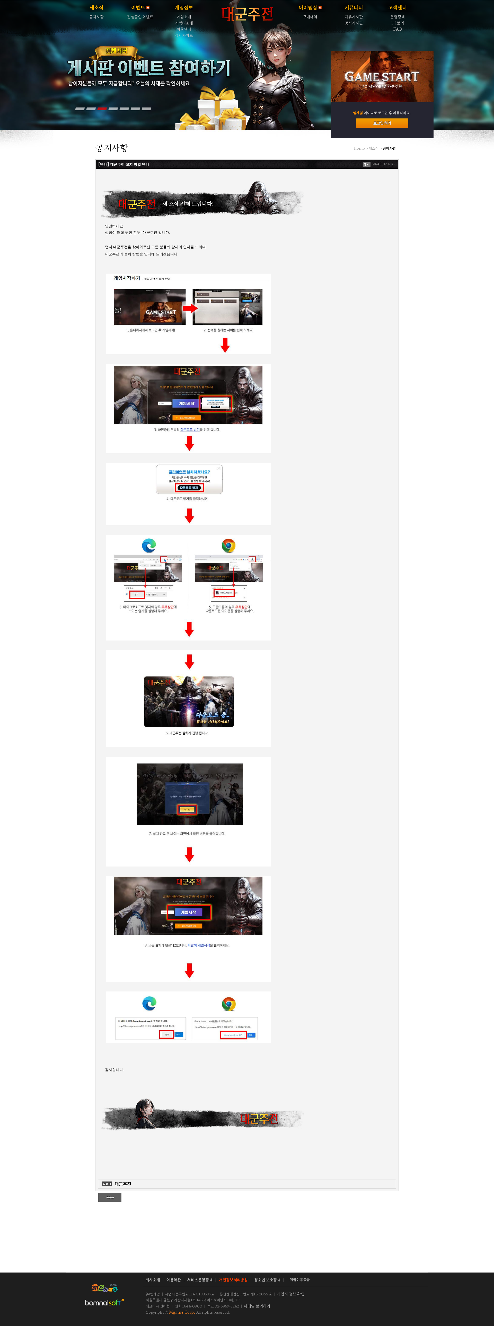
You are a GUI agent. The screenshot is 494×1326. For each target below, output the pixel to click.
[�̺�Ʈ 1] (80, 109)
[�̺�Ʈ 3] (102, 109)
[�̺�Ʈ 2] (91, 109)
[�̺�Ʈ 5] (124, 109)
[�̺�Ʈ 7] (146, 109)
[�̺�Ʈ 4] (113, 109)
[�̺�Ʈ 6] (135, 109)
